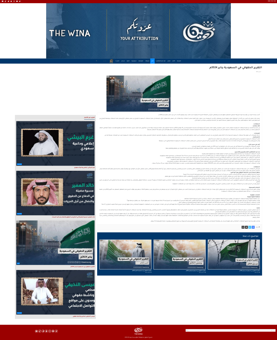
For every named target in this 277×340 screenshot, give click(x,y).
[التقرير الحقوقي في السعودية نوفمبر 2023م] (180, 254)
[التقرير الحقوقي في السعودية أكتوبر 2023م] (125, 254)
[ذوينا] (138, 30)
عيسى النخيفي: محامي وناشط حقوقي (84, 316)
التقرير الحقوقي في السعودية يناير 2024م (82, 266)
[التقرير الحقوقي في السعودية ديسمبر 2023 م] (234, 254)
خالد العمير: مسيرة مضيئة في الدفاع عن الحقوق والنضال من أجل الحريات (73, 217)
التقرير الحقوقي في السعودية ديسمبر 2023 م (249, 270)
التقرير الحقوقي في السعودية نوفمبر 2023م (196, 270)
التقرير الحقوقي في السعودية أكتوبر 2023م (141, 270)
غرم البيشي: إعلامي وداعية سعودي (84, 167)
